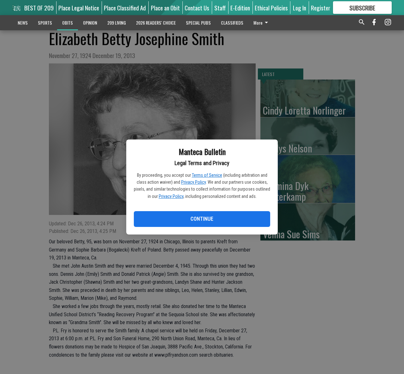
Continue (202, 219)
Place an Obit (165, 7)
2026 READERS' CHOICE (156, 22)
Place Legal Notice (78, 7)
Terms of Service (207, 175)
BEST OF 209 (39, 7)
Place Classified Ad (125, 7)
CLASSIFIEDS (232, 22)
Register (320, 7)
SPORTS (45, 22)
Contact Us (197, 7)
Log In (299, 7)
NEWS (23, 22)
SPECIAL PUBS (198, 22)
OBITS (67, 22)
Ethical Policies (271, 7)
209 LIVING (116, 22)
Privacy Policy (193, 182)
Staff (220, 7)
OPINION (90, 22)
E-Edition (240, 7)
